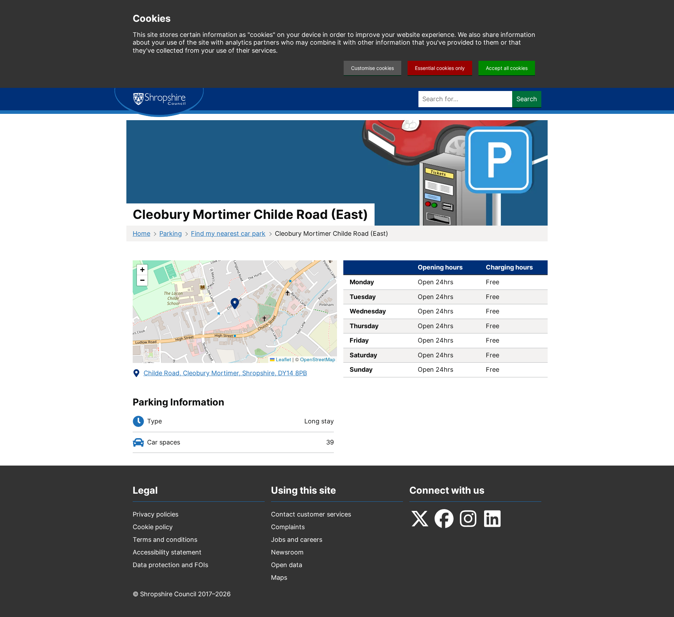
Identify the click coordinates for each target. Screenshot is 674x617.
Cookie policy (153, 527)
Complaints (288, 527)
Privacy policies (155, 514)
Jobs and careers (296, 539)
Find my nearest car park (228, 233)
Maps (279, 577)
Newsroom (287, 552)
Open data (286, 565)
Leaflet (283, 359)
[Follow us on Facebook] (444, 518)
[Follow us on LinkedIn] (492, 518)
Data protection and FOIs (170, 565)
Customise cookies (372, 68)
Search (526, 99)
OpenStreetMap (317, 359)
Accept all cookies (507, 68)
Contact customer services (311, 514)
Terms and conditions (165, 539)
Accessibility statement (167, 552)
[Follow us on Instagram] (468, 518)
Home (141, 233)
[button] (235, 305)
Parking (170, 233)
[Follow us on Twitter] (419, 518)
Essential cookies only (440, 68)
